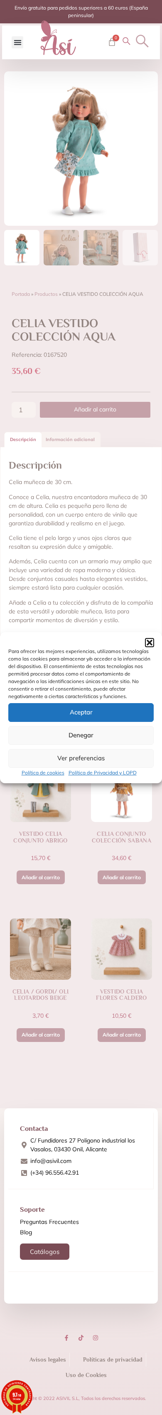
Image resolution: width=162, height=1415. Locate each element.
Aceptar (81, 712)
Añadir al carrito (95, 409)
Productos (46, 294)
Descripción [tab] (23, 439)
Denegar (81, 735)
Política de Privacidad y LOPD (103, 772)
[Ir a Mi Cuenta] (126, 41)
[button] (149, 642)
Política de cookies (43, 772)
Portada (21, 294)
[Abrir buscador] (142, 41)
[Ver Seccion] (58, 37)
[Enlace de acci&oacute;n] (66, 1338)
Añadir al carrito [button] (41, 877)
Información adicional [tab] (70, 439)
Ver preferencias (81, 758)
